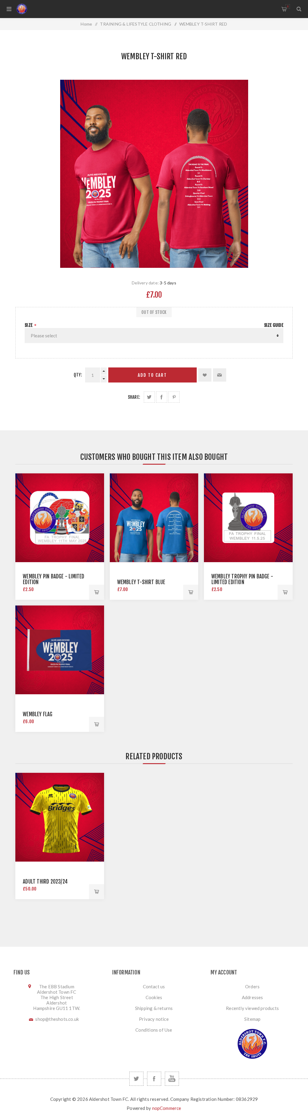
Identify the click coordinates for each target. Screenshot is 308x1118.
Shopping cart (287, 6)
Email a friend (219, 375)
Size (29, 325)
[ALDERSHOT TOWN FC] (41, 9)
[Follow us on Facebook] (154, 1079)
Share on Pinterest (174, 397)
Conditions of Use (153, 1030)
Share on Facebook (161, 397)
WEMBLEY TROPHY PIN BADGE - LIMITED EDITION (242, 579)
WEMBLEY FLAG (37, 714)
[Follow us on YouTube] (172, 1079)
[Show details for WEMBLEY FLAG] (59, 649)
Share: (134, 397)
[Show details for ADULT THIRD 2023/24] (59, 817)
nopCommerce (166, 1108)
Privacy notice (154, 1019)
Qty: (78, 375)
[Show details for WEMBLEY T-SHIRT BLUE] (154, 517)
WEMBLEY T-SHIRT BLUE (141, 582)
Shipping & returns (154, 1008)
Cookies (154, 997)
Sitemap (252, 1019)
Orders (252, 986)
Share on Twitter (149, 397)
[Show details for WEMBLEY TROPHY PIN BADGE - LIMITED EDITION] (248, 517)
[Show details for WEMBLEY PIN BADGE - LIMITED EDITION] (59, 517)
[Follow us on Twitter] (136, 1079)
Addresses (252, 997)
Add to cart (152, 375)
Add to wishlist (204, 375)
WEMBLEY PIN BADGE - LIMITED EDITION (53, 579)
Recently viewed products (252, 1008)
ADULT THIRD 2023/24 (45, 881)
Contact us (154, 986)
